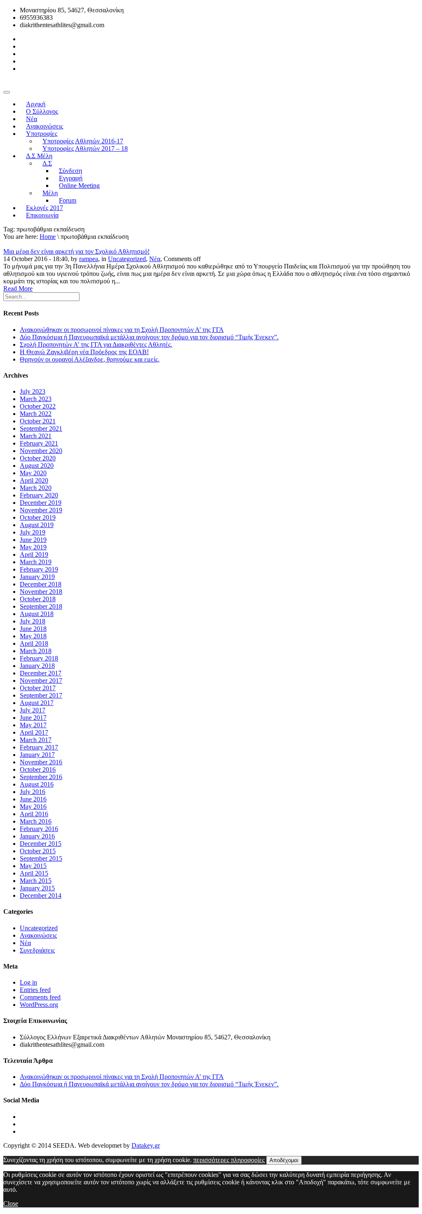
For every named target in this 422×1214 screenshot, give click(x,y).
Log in (28, 982)
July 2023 (32, 391)
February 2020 (39, 495)
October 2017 (38, 687)
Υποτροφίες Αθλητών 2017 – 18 (85, 148)
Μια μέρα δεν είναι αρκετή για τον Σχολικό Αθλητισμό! (76, 251)
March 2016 (36, 821)
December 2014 (40, 895)
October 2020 (38, 458)
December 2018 (40, 584)
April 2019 (34, 554)
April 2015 (34, 873)
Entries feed (35, 989)
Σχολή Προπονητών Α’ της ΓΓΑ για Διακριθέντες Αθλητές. (96, 344)
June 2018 (33, 628)
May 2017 (33, 724)
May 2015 (33, 865)
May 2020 (33, 472)
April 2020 (34, 480)
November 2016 (41, 762)
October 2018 (38, 598)
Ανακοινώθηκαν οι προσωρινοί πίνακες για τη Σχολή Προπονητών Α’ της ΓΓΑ (122, 329)
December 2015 (40, 843)
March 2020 (36, 487)
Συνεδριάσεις (37, 950)
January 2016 (37, 836)
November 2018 (41, 591)
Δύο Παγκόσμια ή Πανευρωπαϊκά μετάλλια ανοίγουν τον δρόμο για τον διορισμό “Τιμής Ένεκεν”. (149, 337)
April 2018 (34, 643)
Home (48, 236)
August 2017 (37, 702)
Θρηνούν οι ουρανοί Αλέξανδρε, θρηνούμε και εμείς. (89, 359)
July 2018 (32, 621)
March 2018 (36, 650)
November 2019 (41, 510)
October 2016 (38, 769)
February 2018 (39, 658)
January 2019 (37, 576)
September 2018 (41, 606)
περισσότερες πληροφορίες (229, 1159)
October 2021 (38, 421)
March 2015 (36, 880)
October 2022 (38, 406)
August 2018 (37, 613)
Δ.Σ (47, 163)
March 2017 (36, 739)
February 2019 (39, 569)
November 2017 (41, 680)
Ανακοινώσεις (38, 935)
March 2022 (36, 413)
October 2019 (38, 517)
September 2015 (41, 858)
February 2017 (39, 747)
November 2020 (41, 450)
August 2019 (37, 524)
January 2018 (37, 665)
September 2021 (41, 428)
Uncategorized (127, 258)
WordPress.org (39, 1004)
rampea (88, 258)
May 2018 (33, 636)
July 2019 (32, 532)
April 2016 (34, 813)
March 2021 (36, 435)
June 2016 (33, 799)
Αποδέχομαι (284, 1160)
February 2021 (39, 443)
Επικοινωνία (42, 215)
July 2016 (32, 791)
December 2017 (40, 673)
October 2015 (38, 850)
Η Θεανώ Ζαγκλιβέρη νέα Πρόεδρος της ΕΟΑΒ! (84, 351)
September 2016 (41, 776)
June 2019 (33, 539)
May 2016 (33, 806)
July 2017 (32, 710)
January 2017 (37, 754)
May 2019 (33, 547)
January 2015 (37, 888)
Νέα (154, 258)
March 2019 (36, 561)
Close (10, 1203)
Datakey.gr (145, 1145)
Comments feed (40, 997)
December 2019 (40, 502)
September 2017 (41, 695)
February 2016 (39, 828)
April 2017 (34, 732)
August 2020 (37, 465)
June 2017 (33, 717)
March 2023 (36, 398)
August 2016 (37, 784)
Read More (18, 288)
